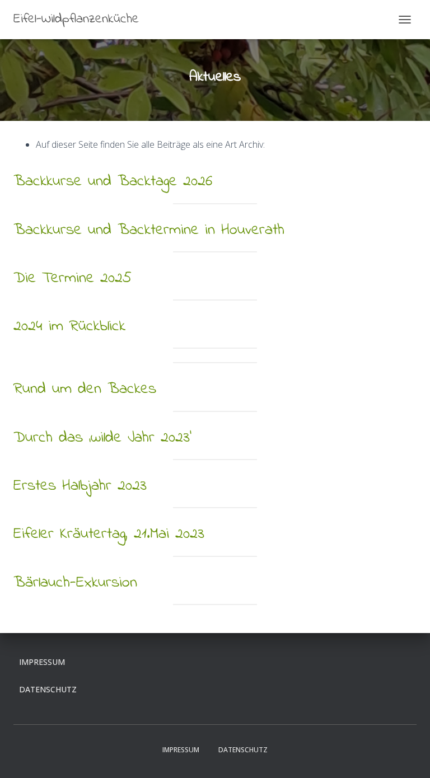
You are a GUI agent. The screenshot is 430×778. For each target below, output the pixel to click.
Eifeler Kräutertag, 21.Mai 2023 (108, 534)
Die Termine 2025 (72, 278)
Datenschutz (48, 689)
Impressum (42, 662)
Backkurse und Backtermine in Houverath (148, 230)
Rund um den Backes (84, 389)
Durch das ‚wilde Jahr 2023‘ (102, 438)
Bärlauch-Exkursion (75, 582)
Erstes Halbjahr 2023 (80, 486)
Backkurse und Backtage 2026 (112, 181)
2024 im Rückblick (69, 326)
